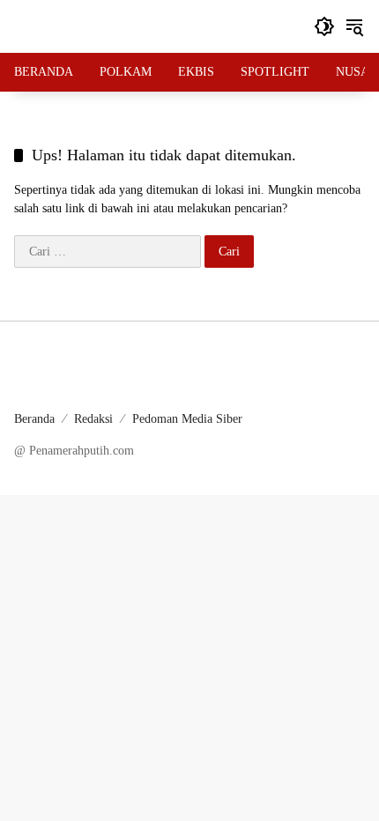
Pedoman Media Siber (187, 418)
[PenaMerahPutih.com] (155, 25)
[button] (324, 26)
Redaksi (93, 418)
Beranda (34, 418)
